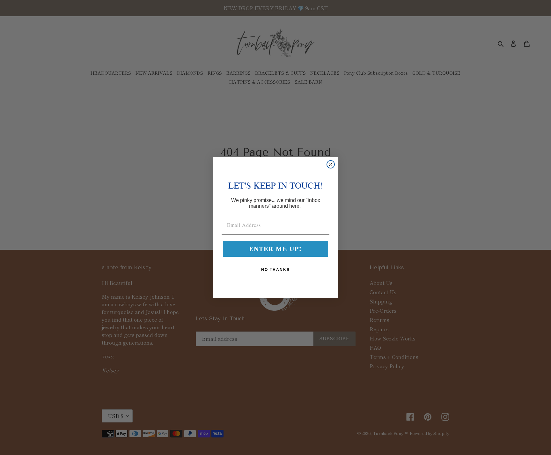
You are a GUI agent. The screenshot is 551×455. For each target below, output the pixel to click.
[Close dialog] (330, 164)
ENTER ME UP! (275, 248)
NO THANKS (275, 269)
